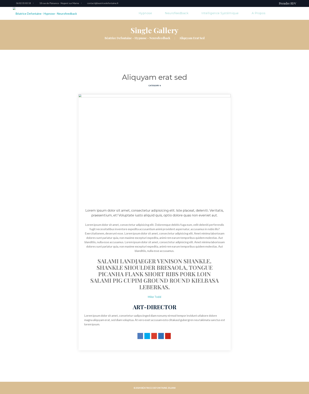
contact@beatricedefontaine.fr (102, 3)
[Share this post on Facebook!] (140, 336)
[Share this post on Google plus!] (154, 336)
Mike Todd (154, 296)
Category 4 (154, 85)
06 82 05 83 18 (23, 3)
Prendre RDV (287, 3)
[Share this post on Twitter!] (147, 336)
